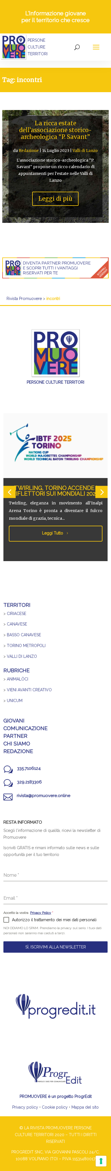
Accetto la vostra (28, 913)
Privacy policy (25, 1107)
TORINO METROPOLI (26, 645)
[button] (9, 492)
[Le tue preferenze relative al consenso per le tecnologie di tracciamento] (101, 1161)
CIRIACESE (16, 613)
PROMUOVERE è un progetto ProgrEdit (56, 1096)
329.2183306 (29, 782)
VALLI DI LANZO (22, 656)
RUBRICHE (16, 670)
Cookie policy (55, 1107)
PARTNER (15, 736)
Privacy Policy (40, 913)
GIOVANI (13, 721)
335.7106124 (29, 768)
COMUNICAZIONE (25, 728)
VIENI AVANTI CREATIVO (29, 690)
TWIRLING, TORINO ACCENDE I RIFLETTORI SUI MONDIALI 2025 (55, 491)
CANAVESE (17, 624)
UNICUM (14, 700)
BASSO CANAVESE (24, 635)
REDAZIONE (18, 751)
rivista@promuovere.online (43, 795)
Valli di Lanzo (85, 150)
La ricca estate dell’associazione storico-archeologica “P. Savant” (55, 130)
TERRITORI (16, 605)
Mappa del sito (85, 1107)
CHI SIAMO (16, 744)
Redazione (29, 150)
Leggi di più (55, 198)
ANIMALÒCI (17, 679)
